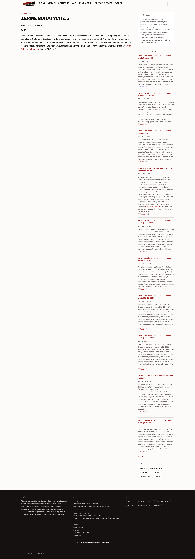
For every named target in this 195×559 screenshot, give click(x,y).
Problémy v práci (145, 472)
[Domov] (29, 3)
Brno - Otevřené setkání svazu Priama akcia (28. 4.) (154, 132)
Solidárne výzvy (145, 477)
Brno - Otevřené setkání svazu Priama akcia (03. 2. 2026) (154, 259)
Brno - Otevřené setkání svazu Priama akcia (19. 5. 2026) (154, 94)
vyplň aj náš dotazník (153, 207)
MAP (74, 3)
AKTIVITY (51, 3)
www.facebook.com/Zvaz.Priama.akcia (95, 542)
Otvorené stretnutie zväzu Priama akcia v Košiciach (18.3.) (156, 169)
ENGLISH (118, 3)
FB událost (143, 251)
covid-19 (142, 468)
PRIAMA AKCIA (40, 554)
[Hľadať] (169, 4)
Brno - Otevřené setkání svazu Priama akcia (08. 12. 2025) (154, 297)
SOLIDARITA (63, 3)
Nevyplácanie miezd (155, 468)
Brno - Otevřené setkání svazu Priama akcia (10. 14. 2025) (154, 336)
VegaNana (157, 477)
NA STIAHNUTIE (85, 3)
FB (172, 202)
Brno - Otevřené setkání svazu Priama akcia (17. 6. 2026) (154, 57)
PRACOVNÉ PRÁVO (103, 3)
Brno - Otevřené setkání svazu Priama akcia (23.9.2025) (154, 421)
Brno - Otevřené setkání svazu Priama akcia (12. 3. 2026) (154, 221)
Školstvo (157, 472)
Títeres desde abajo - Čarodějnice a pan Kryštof (155, 376)
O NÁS (42, 3)
